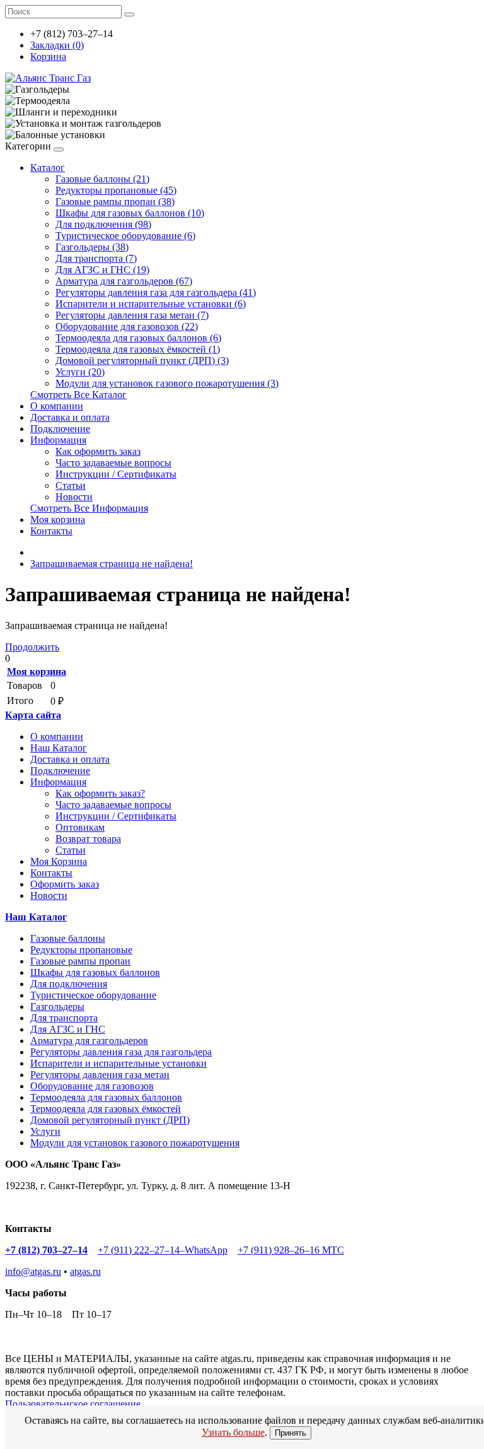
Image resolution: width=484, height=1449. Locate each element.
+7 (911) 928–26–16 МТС (291, 1250)
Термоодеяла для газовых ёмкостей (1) (137, 349)
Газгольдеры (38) (92, 247)
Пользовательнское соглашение (73, 1404)
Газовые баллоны (67, 938)
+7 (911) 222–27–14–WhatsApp (163, 1250)
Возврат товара (88, 838)
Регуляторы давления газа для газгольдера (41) (155, 292)
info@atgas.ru (33, 1271)
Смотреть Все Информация (89, 508)
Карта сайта (33, 715)
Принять (290, 1433)
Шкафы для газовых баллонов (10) (129, 213)
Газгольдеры (57, 1006)
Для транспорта (64, 1017)
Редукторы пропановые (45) (115, 190)
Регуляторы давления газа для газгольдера (121, 1052)
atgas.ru (85, 1271)
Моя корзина (57, 519)
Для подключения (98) (103, 224)
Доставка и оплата (70, 417)
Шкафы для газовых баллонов (95, 972)
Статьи (70, 485)
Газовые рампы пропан (80, 961)
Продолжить (32, 647)
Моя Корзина (58, 861)
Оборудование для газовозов (92, 1086)
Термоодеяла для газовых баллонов (106, 1097)
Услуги (45, 1131)
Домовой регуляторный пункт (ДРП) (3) (142, 360)
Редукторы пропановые (81, 949)
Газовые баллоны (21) (102, 178)
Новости (74, 496)
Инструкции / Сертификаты (115, 474)
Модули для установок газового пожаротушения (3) (167, 383)
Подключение (60, 428)
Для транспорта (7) (96, 258)
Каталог (47, 167)
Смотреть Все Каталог (78, 394)
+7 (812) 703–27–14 (46, 1250)
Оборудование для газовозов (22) (126, 326)
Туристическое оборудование (93, 995)
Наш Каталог (58, 747)
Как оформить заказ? (100, 793)
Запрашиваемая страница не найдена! (111, 563)
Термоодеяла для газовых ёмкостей (105, 1108)
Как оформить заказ (98, 451)
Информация (58, 440)
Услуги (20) (80, 372)
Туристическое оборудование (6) (125, 235)
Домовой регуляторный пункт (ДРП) (110, 1120)
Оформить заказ (64, 884)
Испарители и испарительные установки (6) (150, 303)
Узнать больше (233, 1432)
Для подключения (68, 983)
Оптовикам (80, 827)
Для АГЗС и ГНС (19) (102, 269)
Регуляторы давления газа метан (100, 1074)
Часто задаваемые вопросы (113, 462)
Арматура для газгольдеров (89, 1040)
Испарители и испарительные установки (118, 1063)
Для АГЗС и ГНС (67, 1029)
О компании (56, 406)
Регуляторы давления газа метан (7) (132, 315)
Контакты (51, 530)
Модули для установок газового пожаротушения (134, 1142)
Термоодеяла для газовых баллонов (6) (138, 337)
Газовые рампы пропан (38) (115, 201)
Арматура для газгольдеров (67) (123, 281)
